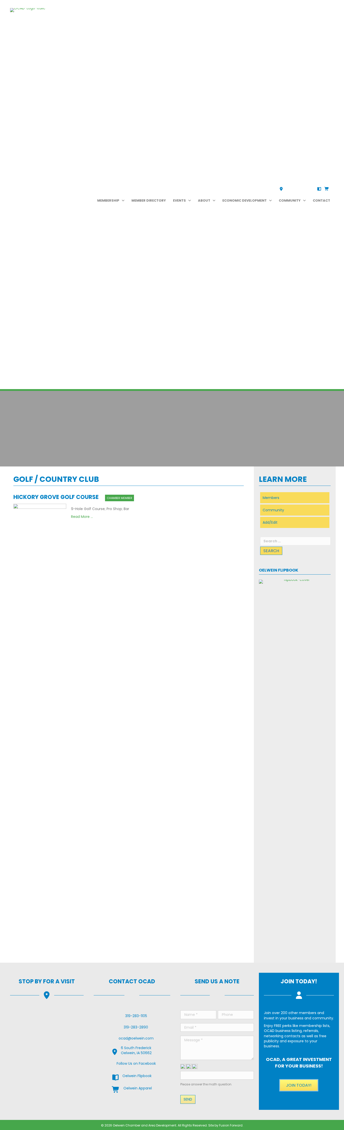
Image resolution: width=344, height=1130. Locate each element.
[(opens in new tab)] (295, 768)
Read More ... (82, 516)
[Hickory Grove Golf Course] (39, 692)
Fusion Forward (231, 1125)
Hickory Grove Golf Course (56, 497)
